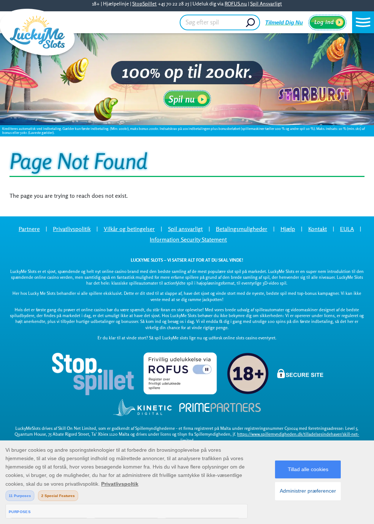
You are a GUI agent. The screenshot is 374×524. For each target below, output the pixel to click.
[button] (363, 22)
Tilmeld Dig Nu (284, 22)
